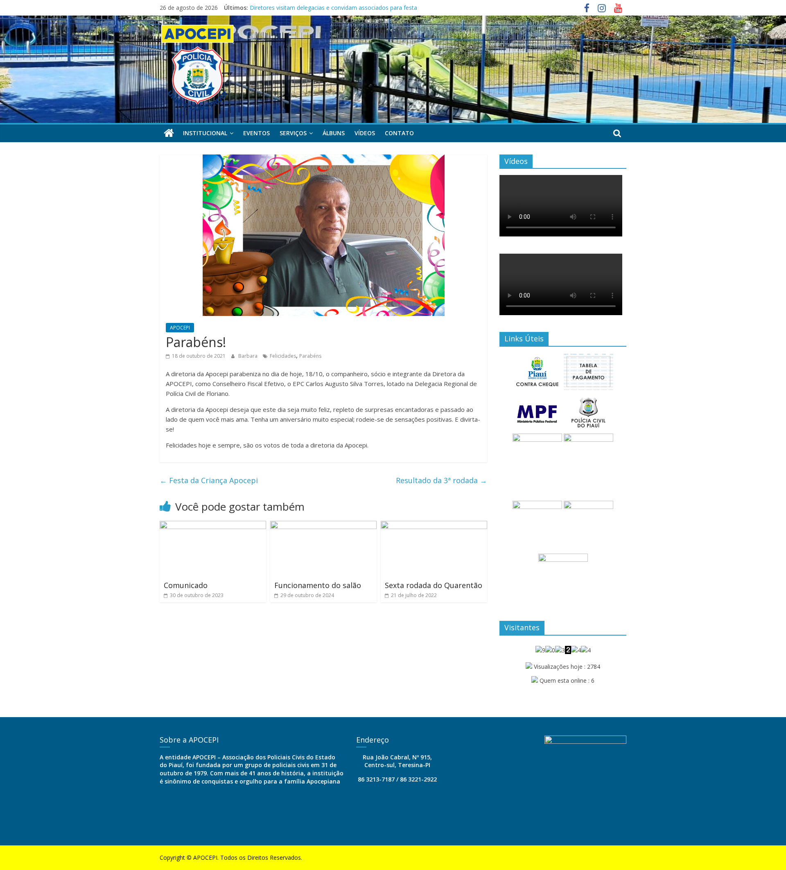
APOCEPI (180, 327)
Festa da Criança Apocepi (209, 480)
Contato (399, 133)
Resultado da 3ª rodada (441, 480)
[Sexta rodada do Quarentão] (434, 525)
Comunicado (186, 585)
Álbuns (334, 133)
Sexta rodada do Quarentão (433, 585)
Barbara (248, 355)
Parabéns (310, 355)
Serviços (293, 133)
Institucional (205, 133)
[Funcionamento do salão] (323, 525)
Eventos (256, 133)
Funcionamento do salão (317, 585)
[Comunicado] (213, 525)
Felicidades (283, 355)
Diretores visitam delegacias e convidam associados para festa (333, 7)
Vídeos (365, 133)
